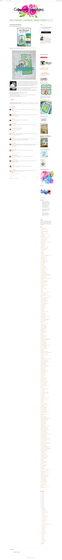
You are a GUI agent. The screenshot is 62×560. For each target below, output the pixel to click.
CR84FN (42, 253)
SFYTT (19, 103)
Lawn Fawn (42, 324)
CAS (41, 246)
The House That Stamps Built (44, 446)
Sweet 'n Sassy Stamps (44, 432)
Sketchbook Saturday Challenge (45, 418)
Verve (41, 460)
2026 (42, 492)
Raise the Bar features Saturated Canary (47, 524)
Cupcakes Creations (43, 276)
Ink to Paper (42, 313)
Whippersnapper (43, 479)
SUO (41, 402)
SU (41, 400)
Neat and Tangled (43, 347)
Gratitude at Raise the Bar (45, 515)
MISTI (41, 333)
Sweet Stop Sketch (43, 433)
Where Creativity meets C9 (44, 476)
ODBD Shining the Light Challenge (45, 352)
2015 (42, 504)
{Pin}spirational (43, 487)
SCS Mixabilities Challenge (44, 392)
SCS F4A (42, 389)
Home (11, 20)
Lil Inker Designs (43, 325)
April (42, 538)
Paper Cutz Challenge (43, 360)
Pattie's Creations (43, 367)
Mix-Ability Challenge (43, 340)
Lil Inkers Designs (43, 326)
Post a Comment (13, 175)
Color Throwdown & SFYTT (45, 516)
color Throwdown (16, 103)
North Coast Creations (43, 348)
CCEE (42, 252)
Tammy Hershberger (14, 155)
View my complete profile (43, 43)
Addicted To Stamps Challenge (45, 233)
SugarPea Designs (43, 430)
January (43, 541)
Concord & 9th (43, 266)
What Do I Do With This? (44, 475)
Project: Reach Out (43, 374)
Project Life (42, 373)
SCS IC (42, 391)
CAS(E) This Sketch (43, 248)
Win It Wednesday (43, 480)
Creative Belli (42, 271)
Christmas (13, 103)
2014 (42, 505)
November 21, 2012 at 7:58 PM (15, 135)
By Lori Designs (43, 245)
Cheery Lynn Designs (43, 259)
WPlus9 (42, 468)
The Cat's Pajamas (43, 440)
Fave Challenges (28, 20)
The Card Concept (43, 438)
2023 (42, 495)
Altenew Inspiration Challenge (44, 236)
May (42, 537)
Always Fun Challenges (44, 238)
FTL (41, 290)
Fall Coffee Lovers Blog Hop (44, 292)
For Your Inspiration (43, 297)
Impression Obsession (43, 311)
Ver (41, 459)
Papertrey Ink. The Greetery (44, 366)
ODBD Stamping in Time (44, 353)
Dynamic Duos (43, 286)
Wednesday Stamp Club (44, 474)
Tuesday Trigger (43, 458)
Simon (42, 413)
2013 (42, 506)
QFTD (41, 376)
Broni (12, 132)
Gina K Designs (43, 307)
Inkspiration (42, 314)
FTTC (41, 291)
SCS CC (42, 387)
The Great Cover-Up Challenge (45, 443)
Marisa (12, 108)
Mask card (42, 337)
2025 (42, 493)
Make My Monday (43, 336)
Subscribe (46, 32)
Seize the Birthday (43, 407)
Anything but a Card (43, 239)
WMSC (42, 467)
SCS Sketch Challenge (44, 393)
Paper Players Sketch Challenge (45, 361)
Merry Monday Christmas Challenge (45, 339)
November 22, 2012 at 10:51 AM (16, 152)
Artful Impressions (43, 240)
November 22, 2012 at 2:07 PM (15, 157)
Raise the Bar (42, 378)
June (42, 536)
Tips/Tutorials (18, 20)
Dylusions (42, 285)
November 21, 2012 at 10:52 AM (16, 116)
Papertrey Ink (42, 364)
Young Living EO (43, 482)
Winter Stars (43, 513)
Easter (42, 287)
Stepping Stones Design (44, 427)
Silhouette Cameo (43, 412)
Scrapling (42, 406)
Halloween (42, 309)
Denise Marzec (13, 159)
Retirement (42, 380)
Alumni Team (42, 237)
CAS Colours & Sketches (44, 247)
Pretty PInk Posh (43, 372)
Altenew (42, 235)
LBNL (41, 322)
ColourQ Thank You (44, 525)
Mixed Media (42, 341)
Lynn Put (13, 113)
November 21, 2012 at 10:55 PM (16, 140)
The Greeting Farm (43, 445)
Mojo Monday (43, 514)
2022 (42, 496)
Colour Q (42, 264)
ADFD (41, 232)
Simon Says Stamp (43, 414)
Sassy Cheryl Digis (43, 403)
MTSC (42, 334)
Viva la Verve (42, 465)
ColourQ (42, 265)
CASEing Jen (43, 529)
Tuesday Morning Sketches (44, 456)
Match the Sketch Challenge (44, 338)
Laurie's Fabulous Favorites (44, 323)
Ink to (41, 312)
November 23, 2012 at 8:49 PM (15, 162)
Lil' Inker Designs (43, 327)
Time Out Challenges (43, 453)
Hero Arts (42, 310)
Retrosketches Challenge (44, 381)
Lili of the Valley (43, 328)
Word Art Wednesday (43, 481)
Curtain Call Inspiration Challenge (45, 278)
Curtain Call (42, 277)
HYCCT (42, 308)
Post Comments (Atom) (16, 178)
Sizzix (41, 415)
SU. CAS (42, 401)
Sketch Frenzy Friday (43, 416)
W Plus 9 (42, 466)
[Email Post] (19, 102)
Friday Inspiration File (43, 301)
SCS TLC (42, 394)
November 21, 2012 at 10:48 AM (16, 111)
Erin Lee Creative (43, 288)
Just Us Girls (42, 320)
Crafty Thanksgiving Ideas (45, 512)
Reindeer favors (43, 379)
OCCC (42, 349)
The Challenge (43, 441)
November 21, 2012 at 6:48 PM (15, 125)
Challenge (42, 258)
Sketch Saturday (43, 417)
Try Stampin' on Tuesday (44, 455)
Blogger (34, 557)
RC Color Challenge (43, 377)
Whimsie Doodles (43, 477)
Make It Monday (43, 335)
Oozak (42, 354)
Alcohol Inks (42, 234)
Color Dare (42, 262)
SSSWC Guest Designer (44, 399)
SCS (41, 386)
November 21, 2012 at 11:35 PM (15, 146)
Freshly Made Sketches (44, 300)
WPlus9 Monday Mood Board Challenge (46, 469)
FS (41, 289)
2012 (42, 507)
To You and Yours (44, 527)
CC (41, 251)
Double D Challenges (43, 284)
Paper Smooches (43, 362)
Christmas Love (44, 510)
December (43, 508)
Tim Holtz (42, 452)
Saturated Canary (43, 404)
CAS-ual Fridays (43, 249)
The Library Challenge (44, 447)
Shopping (36, 20)
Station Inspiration (43, 426)
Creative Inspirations (43, 273)
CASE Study (42, 250)
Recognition (44, 20)
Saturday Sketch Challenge (44, 405)
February (43, 540)
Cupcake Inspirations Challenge (45, 274)
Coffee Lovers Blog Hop (44, 261)
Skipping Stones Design (44, 419)
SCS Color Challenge (43, 388)
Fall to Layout (42, 293)
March (42, 539)
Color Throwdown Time (44, 511)
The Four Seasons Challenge (44, 442)
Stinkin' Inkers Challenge (44, 428)
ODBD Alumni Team (43, 351)
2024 (42, 494)
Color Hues (42, 263)
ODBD (42, 350)
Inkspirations (42, 315)
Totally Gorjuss (43, 454)
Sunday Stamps (43, 431)
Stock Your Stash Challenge (44, 429)
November (43, 509)
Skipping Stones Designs (44, 420)
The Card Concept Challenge (44, 439)
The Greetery (42, 444)
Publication (42, 375)
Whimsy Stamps (43, 478)
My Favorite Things (43, 346)
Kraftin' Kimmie (43, 321)
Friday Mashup (43, 302)
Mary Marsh (13, 123)
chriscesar (13, 169)
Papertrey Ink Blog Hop (44, 365)
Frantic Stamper (43, 299)
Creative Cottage (43, 272)
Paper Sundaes (43, 363)
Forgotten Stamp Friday (44, 298)
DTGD (42, 279)
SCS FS (42, 390)
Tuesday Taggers (43, 457)
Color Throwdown (44, 526)
